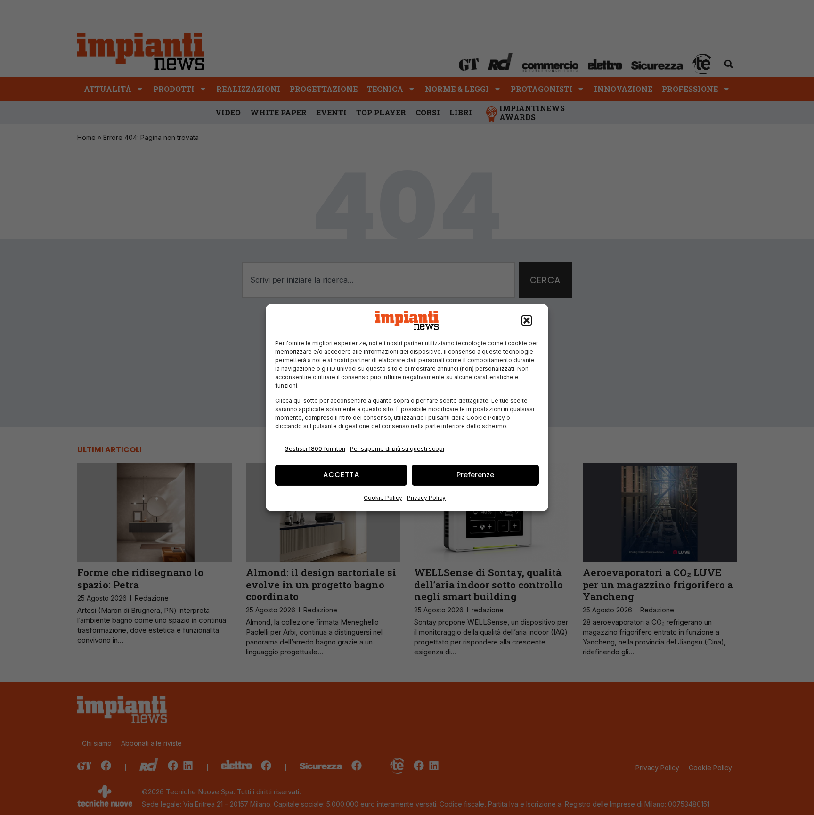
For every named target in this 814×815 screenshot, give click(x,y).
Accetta (341, 475)
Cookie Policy (383, 497)
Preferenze (475, 474)
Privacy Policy (426, 497)
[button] (526, 320)
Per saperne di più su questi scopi (397, 448)
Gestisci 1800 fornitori (315, 448)
